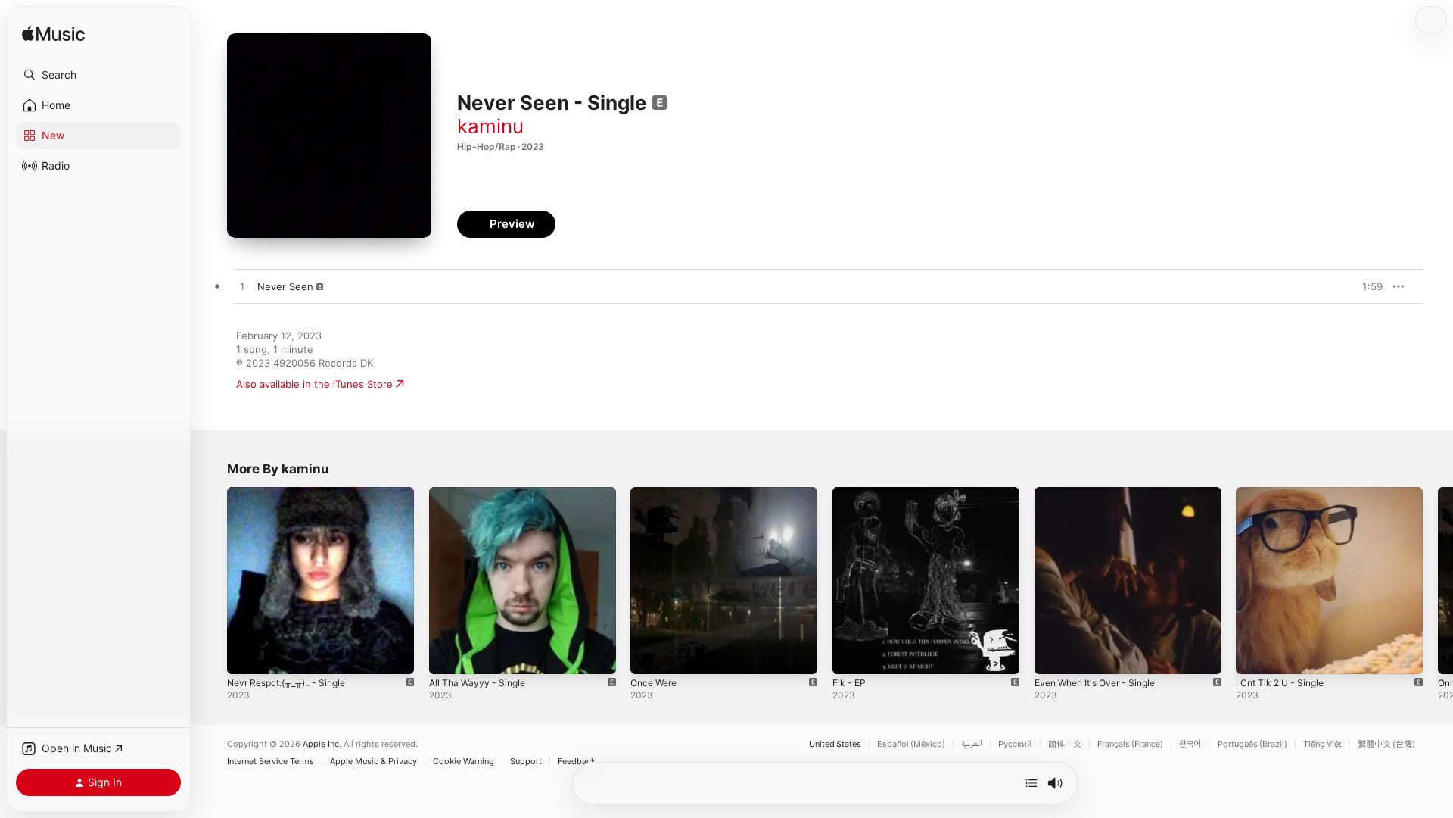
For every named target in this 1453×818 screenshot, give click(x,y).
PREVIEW (1366, 286)
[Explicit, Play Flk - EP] (851, 655)
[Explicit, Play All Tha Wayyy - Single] (448, 655)
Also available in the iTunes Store (314, 384)
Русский (1015, 744)
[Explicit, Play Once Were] (649, 655)
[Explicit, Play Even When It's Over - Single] (1053, 655)
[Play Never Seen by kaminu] (242, 287)
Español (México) (911, 744)
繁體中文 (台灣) (1386, 744)
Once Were (656, 493)
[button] (98, 75)
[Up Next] (1031, 783)
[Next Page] (1437, 580)
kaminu (490, 126)
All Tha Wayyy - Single (481, 493)
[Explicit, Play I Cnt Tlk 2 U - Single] (1254, 655)
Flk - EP (850, 493)
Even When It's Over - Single (1102, 493)
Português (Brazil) (1252, 744)
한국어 (1190, 744)
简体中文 (1064, 744)
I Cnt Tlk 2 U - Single (1284, 493)
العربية (971, 744)
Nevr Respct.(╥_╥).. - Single (293, 493)
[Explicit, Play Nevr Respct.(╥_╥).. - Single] (246, 655)
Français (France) (1130, 744)
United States (835, 744)
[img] (53, 34)
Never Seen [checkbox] (285, 286)
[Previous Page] (211, 580)
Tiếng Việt (1322, 744)
